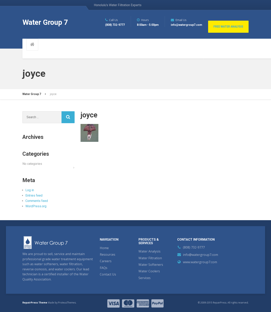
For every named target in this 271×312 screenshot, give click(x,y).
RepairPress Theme (34, 302)
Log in (29, 190)
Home (104, 248)
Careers (105, 261)
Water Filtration (150, 258)
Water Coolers (149, 271)
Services (144, 278)
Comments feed (36, 201)
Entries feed (33, 195)
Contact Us (108, 274)
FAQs (103, 268)
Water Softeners (150, 264)
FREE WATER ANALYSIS (228, 26)
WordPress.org (35, 206)
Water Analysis (149, 251)
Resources (107, 254)
